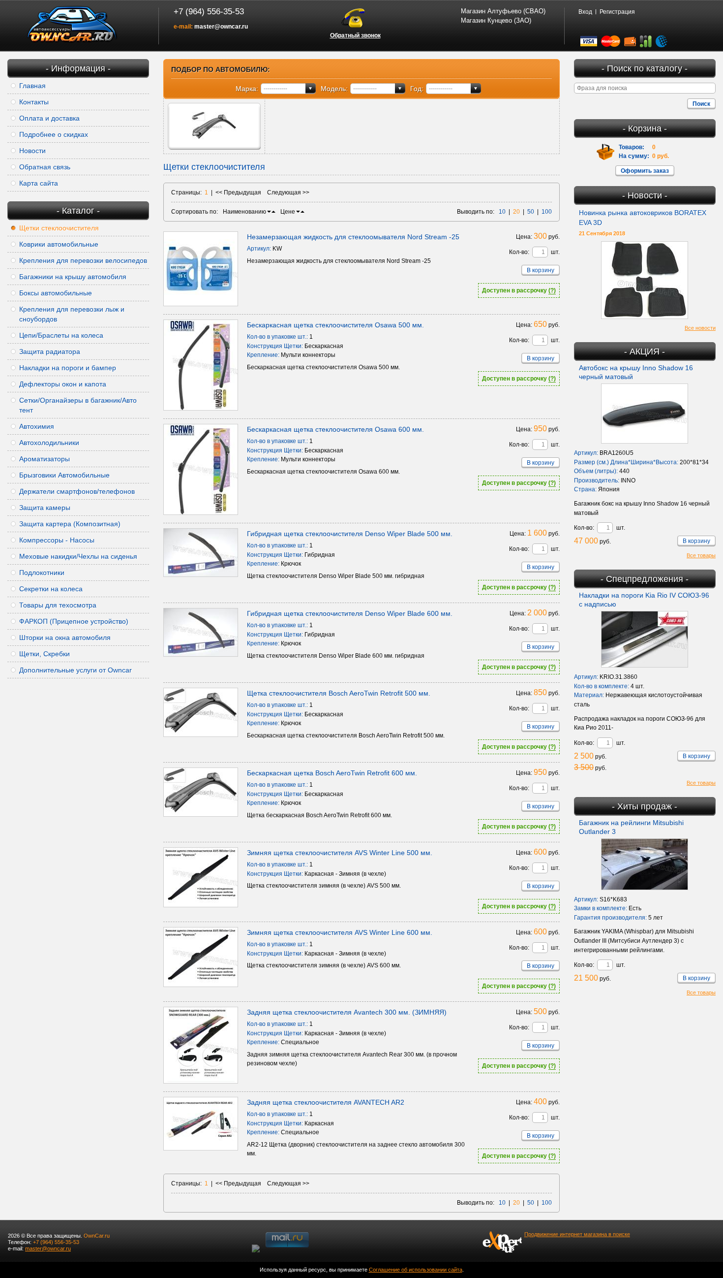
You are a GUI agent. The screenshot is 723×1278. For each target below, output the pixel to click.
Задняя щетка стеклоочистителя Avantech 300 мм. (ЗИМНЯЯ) (347, 1012)
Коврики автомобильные (58, 244)
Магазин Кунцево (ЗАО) (496, 20)
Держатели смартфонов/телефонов (77, 491)
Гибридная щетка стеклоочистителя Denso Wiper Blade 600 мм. (349, 613)
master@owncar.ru (221, 26)
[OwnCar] (72, 24)
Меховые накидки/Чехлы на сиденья (78, 556)
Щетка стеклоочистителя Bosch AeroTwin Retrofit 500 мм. (338, 693)
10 (502, 211)
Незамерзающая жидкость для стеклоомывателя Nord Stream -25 (353, 237)
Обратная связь (44, 167)
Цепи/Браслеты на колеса (61, 335)
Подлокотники (41, 572)
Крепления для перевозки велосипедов (83, 260)
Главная (32, 86)
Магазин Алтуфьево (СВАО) (503, 11)
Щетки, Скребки (44, 654)
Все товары (701, 555)
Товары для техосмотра (57, 605)
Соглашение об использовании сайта (415, 1270)
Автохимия (36, 426)
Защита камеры (44, 507)
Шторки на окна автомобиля (65, 637)
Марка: (247, 89)
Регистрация (617, 11)
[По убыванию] (269, 212)
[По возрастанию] (273, 212)
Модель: (334, 89)
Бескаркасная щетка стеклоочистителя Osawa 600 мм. (335, 429)
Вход (585, 11)
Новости (32, 151)
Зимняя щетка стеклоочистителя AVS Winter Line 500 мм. (339, 853)
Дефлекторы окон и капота (62, 384)
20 (516, 211)
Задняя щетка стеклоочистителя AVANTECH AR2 (325, 1102)
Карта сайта (38, 183)
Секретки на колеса (51, 589)
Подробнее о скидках (53, 134)
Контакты (34, 102)
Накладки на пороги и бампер (67, 368)
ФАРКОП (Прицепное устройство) (73, 621)
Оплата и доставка (49, 118)
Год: (416, 89)
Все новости (700, 328)
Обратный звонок (355, 35)
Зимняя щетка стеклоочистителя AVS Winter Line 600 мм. (339, 932)
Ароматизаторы (44, 459)
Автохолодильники (49, 443)
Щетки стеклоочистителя (59, 228)
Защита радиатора (49, 351)
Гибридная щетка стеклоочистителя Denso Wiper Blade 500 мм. (349, 534)
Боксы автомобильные (55, 293)
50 (530, 211)
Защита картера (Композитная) (69, 524)
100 (547, 211)
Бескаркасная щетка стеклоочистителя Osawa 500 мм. (335, 325)
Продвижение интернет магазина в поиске (577, 1234)
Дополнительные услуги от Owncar (75, 670)
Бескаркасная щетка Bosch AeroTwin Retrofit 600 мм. (332, 773)
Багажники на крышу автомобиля (72, 277)
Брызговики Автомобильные (64, 475)
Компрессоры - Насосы (56, 540)
